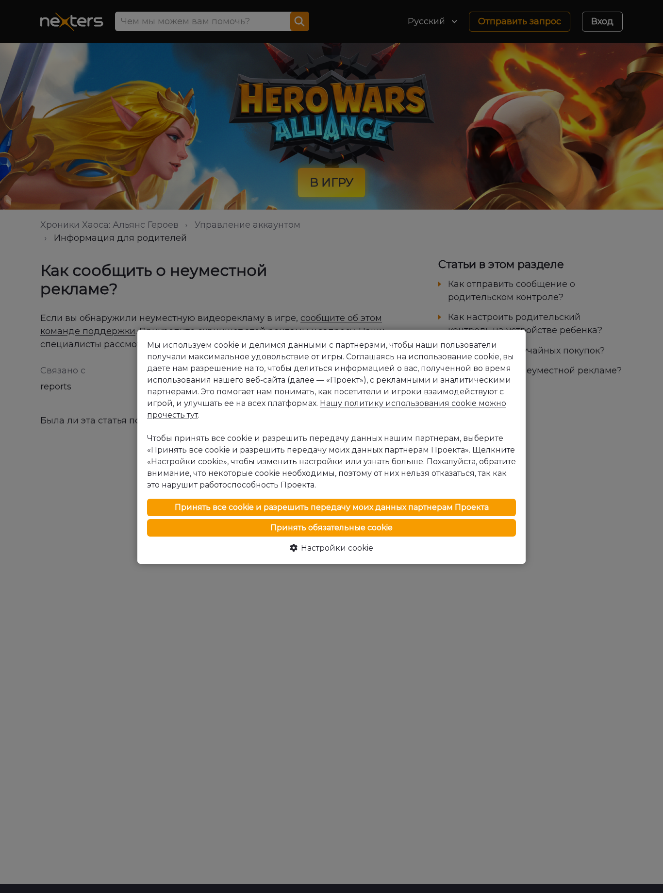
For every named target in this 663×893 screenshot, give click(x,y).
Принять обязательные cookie (331, 527)
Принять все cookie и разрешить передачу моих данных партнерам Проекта (332, 507)
